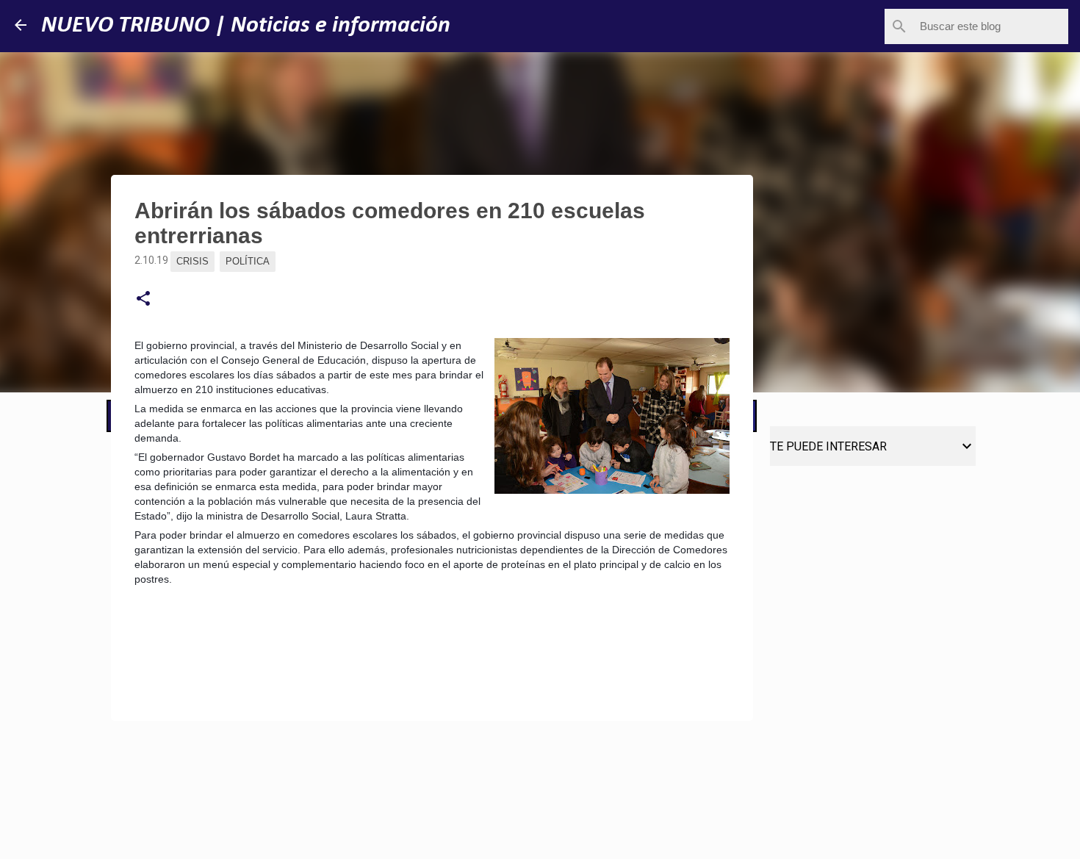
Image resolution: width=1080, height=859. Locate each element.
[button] (143, 299)
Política (248, 261)
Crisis (192, 261)
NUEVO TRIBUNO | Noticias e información (245, 25)
